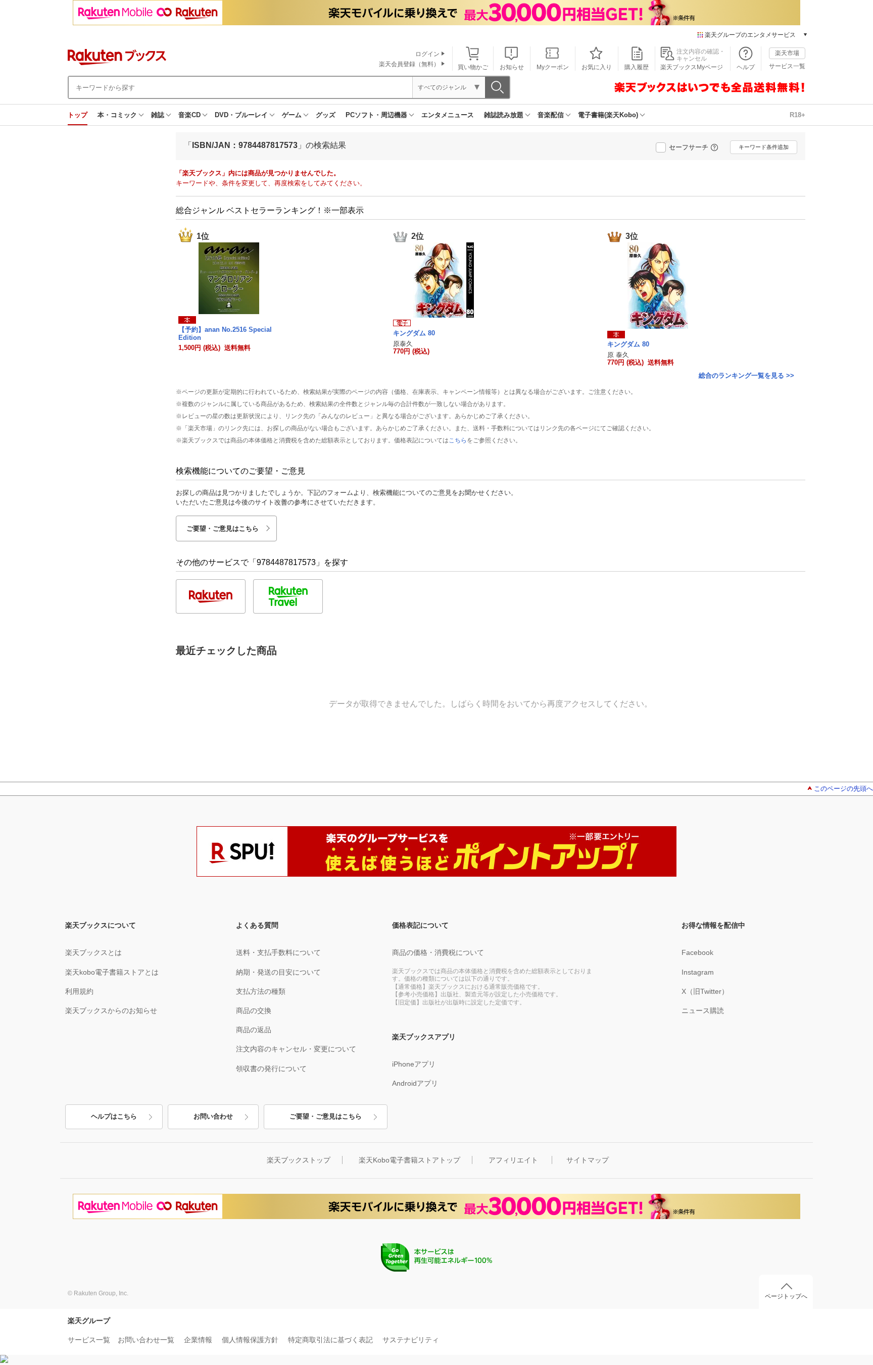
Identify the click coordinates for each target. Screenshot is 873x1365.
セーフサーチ (688, 147)
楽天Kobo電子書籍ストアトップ (409, 1160)
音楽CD (189, 115)
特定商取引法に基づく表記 (330, 1340)
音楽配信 (551, 115)
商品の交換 (253, 1010)
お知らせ (512, 67)
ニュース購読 (703, 1010)
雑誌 (157, 115)
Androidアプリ (415, 1083)
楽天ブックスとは (93, 952)
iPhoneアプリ (413, 1064)
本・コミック (117, 115)
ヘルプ (746, 67)
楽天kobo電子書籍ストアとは (112, 972)
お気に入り (596, 67)
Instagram (698, 972)
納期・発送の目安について (278, 972)
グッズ (325, 115)
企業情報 (198, 1340)
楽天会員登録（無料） (409, 64)
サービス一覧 (787, 66)
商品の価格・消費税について (438, 952)
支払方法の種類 (260, 991)
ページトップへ (786, 1296)
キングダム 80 (414, 333)
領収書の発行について (271, 1069)
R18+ (797, 115)
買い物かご (473, 67)
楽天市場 (787, 53)
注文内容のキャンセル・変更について (296, 1049)
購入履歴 (636, 67)
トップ (77, 115)
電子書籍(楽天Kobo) (608, 115)
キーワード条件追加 (764, 147)
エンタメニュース (447, 115)
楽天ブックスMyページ (691, 67)
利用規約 (79, 991)
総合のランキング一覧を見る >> (746, 375)
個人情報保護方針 (250, 1340)
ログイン (427, 54)
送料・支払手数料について (278, 952)
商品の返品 (253, 1030)
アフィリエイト (513, 1160)
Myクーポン (553, 67)
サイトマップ (587, 1160)
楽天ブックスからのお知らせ (111, 1010)
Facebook (697, 952)
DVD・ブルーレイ (241, 115)
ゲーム (292, 115)
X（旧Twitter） (705, 991)
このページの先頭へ (843, 788)
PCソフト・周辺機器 (376, 115)
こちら (458, 440)
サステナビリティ (410, 1340)
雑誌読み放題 (503, 115)
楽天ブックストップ (298, 1160)
